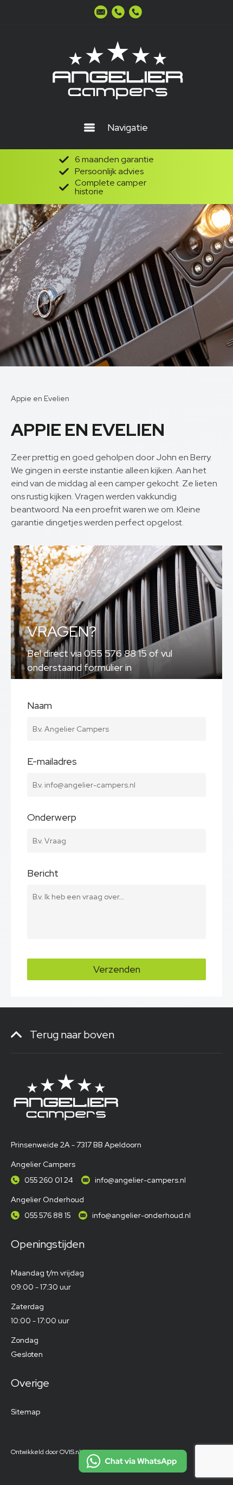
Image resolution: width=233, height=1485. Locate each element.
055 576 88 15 (47, 1215)
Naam (39, 707)
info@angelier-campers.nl (140, 1180)
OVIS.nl (70, 1452)
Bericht (43, 874)
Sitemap (25, 1412)
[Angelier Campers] (116, 70)
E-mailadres (52, 762)
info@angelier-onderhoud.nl (141, 1215)
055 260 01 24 (48, 1180)
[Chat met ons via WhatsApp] (133, 1461)
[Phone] (118, 11)
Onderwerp (51, 818)
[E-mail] (100, 11)
